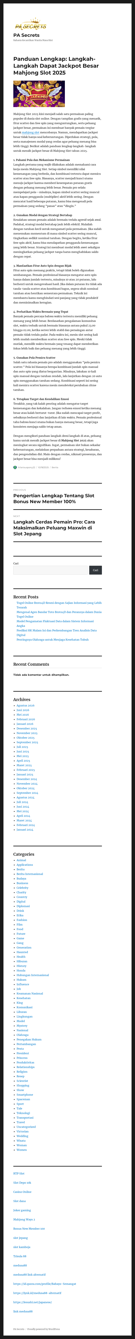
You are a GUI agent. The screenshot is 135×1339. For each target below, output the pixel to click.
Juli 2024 (22, 802)
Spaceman (23, 1099)
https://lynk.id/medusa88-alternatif (37, 1293)
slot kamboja (21, 1247)
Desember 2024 (27, 779)
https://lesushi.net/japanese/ (32, 1302)
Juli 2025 (22, 746)
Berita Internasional (30, 874)
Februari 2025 (26, 769)
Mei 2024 (23, 811)
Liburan (22, 1012)
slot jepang (20, 1237)
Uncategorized (26, 1126)
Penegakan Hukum (29, 1039)
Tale (19, 1108)
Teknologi (23, 1113)
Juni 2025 (23, 751)
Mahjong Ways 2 (24, 1219)
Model (21, 1021)
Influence (23, 984)
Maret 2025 (24, 765)
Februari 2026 (26, 719)
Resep (20, 1076)
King (20, 1002)
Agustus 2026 (26, 705)
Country (22, 897)
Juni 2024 (23, 806)
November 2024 (27, 783)
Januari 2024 (25, 829)
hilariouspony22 (26, 467)
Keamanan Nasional (30, 993)
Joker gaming (22, 1210)
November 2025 (27, 733)
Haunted (22, 952)
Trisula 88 (19, 1256)
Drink (20, 910)
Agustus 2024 (25, 797)
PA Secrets (26, 35)
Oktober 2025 (26, 737)
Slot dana (19, 1201)
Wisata (21, 1140)
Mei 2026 (23, 714)
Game (20, 938)
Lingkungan (25, 1016)
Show (20, 1090)
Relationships (26, 1067)
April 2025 (23, 760)
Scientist (22, 1080)
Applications (25, 864)
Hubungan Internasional (33, 975)
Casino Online (22, 1192)
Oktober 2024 (26, 788)
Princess (22, 1058)
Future (21, 933)
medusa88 (20, 1265)
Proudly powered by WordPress (43, 1329)
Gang (20, 943)
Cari (15, 563)
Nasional (22, 1030)
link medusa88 (23, 1311)
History (21, 966)
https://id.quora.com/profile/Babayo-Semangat (44, 1283)
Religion (22, 1071)
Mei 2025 (23, 756)
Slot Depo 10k (22, 1182)
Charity (21, 892)
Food (20, 929)
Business (22, 883)
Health (21, 956)
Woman (22, 1145)
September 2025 (27, 742)
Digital (21, 901)
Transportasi (25, 1117)
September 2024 (27, 792)
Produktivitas (25, 1062)
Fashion (22, 920)
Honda (21, 970)
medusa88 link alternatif (29, 1274)
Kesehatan (24, 998)
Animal (21, 860)
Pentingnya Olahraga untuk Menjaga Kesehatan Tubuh (53, 639)
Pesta (20, 1048)
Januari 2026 (25, 723)
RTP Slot (19, 1173)
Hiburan (22, 961)
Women (22, 1149)
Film (20, 924)
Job (19, 989)
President (23, 1053)
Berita (55, 467)
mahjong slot (30, 132)
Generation (24, 947)
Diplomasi (23, 906)
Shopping (23, 1085)
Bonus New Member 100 (29, 1228)
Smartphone (25, 1094)
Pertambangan (26, 1044)
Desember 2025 (27, 728)
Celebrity (22, 887)
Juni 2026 (23, 710)
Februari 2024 (26, 825)
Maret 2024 (24, 820)
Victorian (23, 1131)
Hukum (21, 979)
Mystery (22, 1025)
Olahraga (22, 1035)
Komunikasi (24, 1007)
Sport (20, 1103)
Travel (21, 1122)
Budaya (21, 878)
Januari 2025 (25, 774)
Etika (20, 915)
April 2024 (23, 815)
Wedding (22, 1136)
